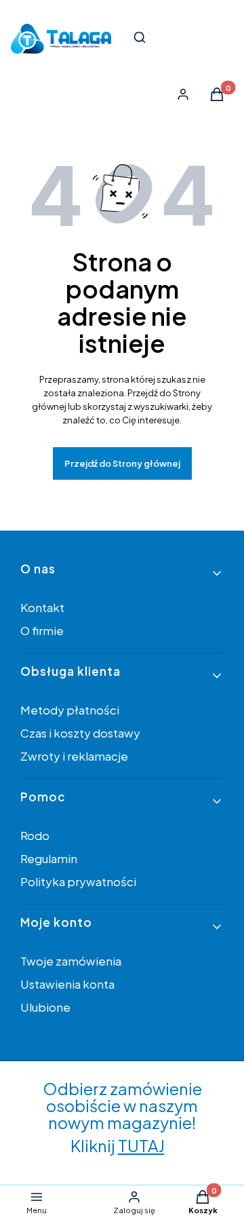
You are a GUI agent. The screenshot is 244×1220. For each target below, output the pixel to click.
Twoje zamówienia (70, 960)
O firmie (42, 630)
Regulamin (48, 858)
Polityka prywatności (78, 881)
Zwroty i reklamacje (74, 755)
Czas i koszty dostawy (80, 732)
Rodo (34, 835)
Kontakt (42, 607)
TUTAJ (141, 1145)
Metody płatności (69, 709)
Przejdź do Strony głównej (122, 463)
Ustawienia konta (67, 983)
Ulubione (45, 1006)
